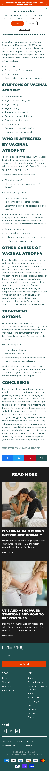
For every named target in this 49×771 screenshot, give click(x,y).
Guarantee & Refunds (12, 741)
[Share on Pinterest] (30, 458)
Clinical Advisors (35, 682)
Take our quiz (12, 2)
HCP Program (34, 701)
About (31, 678)
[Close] (46, 8)
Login (5, 678)
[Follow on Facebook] (4, 731)
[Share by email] (41, 458)
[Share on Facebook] (7, 458)
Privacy (29, 741)
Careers (31, 713)
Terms (29, 746)
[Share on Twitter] (18, 458)
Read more (7, 552)
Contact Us (33, 717)
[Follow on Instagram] (11, 731)
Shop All (6, 682)
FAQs (30, 693)
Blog (30, 705)
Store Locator (34, 697)
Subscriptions (8, 746)
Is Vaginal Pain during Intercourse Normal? (23, 533)
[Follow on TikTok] (17, 731)
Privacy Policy (34, 18)
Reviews (32, 709)
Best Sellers (7, 686)
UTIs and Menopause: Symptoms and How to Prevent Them (23, 614)
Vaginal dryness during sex (17, 100)
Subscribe (24, 664)
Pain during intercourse (16, 198)
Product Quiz (8, 690)
